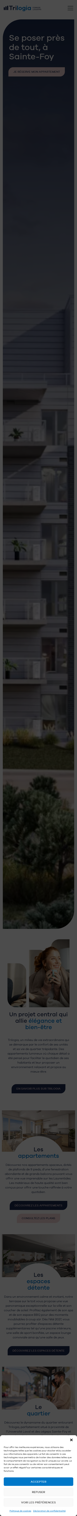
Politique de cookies (20, 1511)
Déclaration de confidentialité (49, 1511)
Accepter (38, 1481)
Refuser (38, 1492)
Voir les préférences (38, 1502)
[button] (71, 1440)
